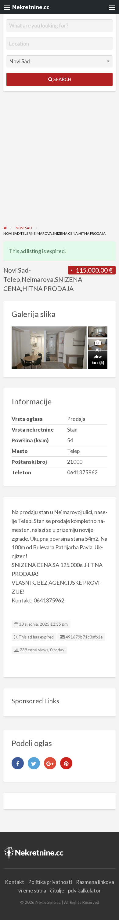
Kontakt (14, 882)
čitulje (57, 890)
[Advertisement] (59, 162)
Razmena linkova (95, 882)
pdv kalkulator (84, 890)
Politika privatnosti (50, 882)
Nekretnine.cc (30, 7)
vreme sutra (32, 890)
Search (61, 79)
